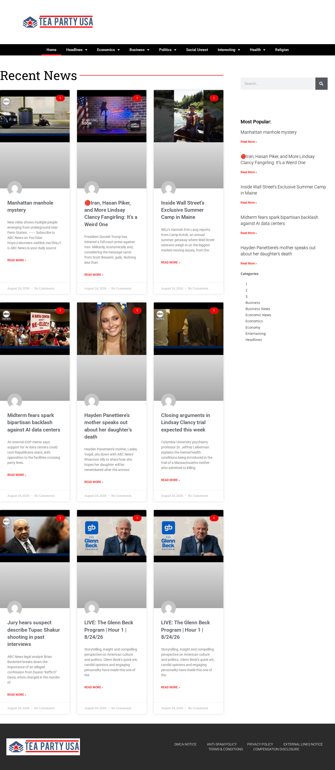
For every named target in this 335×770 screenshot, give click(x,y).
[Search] (321, 84)
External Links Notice (303, 744)
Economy (252, 327)
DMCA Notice (185, 744)
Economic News (258, 315)
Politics (165, 50)
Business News (257, 308)
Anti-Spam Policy (222, 744)
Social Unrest (197, 50)
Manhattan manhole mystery (269, 132)
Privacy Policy (260, 744)
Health (255, 50)
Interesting (226, 50)
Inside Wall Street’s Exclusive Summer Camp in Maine (183, 210)
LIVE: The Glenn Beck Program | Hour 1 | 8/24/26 (108, 630)
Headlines (74, 50)
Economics (106, 50)
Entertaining (255, 333)
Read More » (16, 260)
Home (51, 50)
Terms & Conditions (225, 749)
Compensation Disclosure (276, 749)
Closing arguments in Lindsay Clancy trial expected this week (185, 422)
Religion (282, 50)
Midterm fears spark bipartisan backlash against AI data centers (33, 422)
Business (137, 50)
